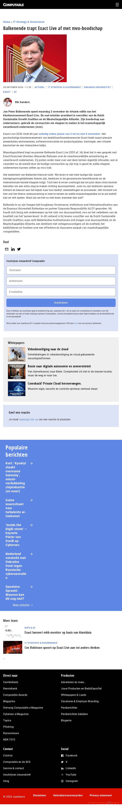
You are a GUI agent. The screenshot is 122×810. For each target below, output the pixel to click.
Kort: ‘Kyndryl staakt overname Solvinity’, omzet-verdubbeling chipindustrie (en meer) (16, 477)
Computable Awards (15, 694)
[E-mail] (7, 249)
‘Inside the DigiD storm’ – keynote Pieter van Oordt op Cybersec (16, 535)
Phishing (8, 726)
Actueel (40, 87)
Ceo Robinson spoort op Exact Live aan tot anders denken (62, 647)
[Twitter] (19, 249)
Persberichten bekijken (74, 714)
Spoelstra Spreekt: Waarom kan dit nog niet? (15, 593)
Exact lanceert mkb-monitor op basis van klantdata (58, 632)
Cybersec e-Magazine (16, 714)
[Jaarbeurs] (102, 805)
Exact (7, 92)
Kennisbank (10, 688)
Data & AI (30, 627)
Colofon (8, 755)
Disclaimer (39, 795)
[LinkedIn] (13, 249)
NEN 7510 (9, 739)
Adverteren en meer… (73, 682)
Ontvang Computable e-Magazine (23, 707)
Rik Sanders (22, 102)
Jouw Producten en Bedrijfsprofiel (81, 688)
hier (75, 323)
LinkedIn (71, 768)
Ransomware (11, 733)
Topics (7, 720)
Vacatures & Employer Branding (80, 701)
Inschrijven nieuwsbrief (17, 774)
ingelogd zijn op (28, 419)
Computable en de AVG (16, 761)
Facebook (71, 755)
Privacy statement (101, 795)
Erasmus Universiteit (97, 87)
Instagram (72, 781)
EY (15, 92)
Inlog (6, 781)
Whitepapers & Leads (73, 694)
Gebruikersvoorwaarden (68, 795)
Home (6, 21)
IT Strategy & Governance (29, 21)
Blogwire (66, 720)
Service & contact (13, 768)
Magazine (9, 701)
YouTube (71, 774)
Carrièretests (10, 682)
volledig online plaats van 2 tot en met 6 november (69, 133)
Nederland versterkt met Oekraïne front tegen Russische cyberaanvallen (16, 566)
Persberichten (69, 707)
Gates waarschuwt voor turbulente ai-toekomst (16, 508)
